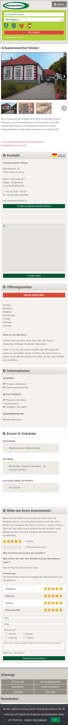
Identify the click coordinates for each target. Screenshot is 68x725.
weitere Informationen (36, 720)
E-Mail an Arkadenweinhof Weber (34, 206)
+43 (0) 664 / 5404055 (17, 195)
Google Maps (34, 275)
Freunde (13, 638)
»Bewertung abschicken (34, 658)
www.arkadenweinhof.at (15, 200)
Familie (12, 634)
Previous (4, 76)
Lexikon (17, 692)
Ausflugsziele (50, 687)
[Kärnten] (29, 26)
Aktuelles (17, 682)
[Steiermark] (6, 26)
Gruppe (29, 634)
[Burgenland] (21, 26)
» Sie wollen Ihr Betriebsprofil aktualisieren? (23, 144)
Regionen (17, 687)
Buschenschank (50, 682)
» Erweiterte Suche (13, 37)
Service (50, 692)
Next (64, 76)
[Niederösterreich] (14, 26)
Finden (35, 32)
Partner (30, 638)
